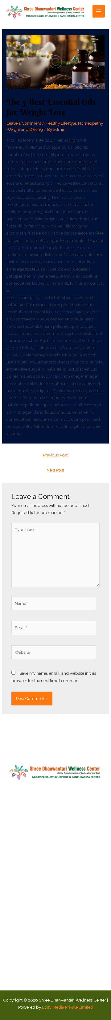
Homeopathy (90, 123)
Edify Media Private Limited (67, 1007)
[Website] (54, 653)
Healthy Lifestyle (60, 123)
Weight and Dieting (24, 129)
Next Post (55, 470)
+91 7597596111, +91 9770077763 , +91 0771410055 (55, 971)
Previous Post (55, 454)
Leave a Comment (23, 123)
